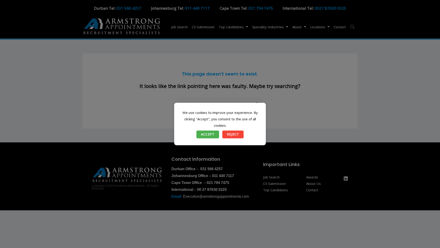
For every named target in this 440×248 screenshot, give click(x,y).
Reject (233, 134)
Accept (207, 134)
